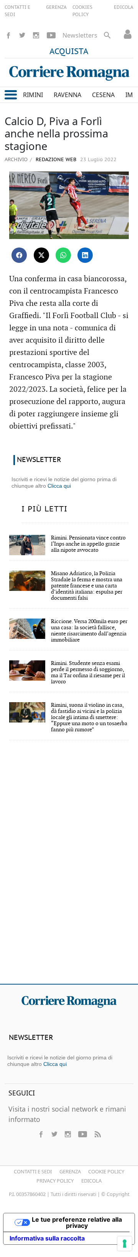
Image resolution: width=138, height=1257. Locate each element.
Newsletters (79, 35)
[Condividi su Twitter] (41, 255)
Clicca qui (59, 486)
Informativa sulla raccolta (47, 1238)
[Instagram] (36, 35)
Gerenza (70, 1171)
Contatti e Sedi (33, 1171)
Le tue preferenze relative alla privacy (77, 1222)
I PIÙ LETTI (44, 509)
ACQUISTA (69, 51)
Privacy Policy (55, 1180)
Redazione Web (55, 160)
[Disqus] (69, 867)
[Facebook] (8, 35)
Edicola (91, 1180)
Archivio (16, 159)
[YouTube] (51, 35)
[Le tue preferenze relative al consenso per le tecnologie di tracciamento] (124, 1243)
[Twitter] (22, 35)
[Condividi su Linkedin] (85, 255)
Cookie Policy (106, 1171)
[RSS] (97, 1134)
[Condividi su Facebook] (19, 255)
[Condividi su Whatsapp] (63, 255)
